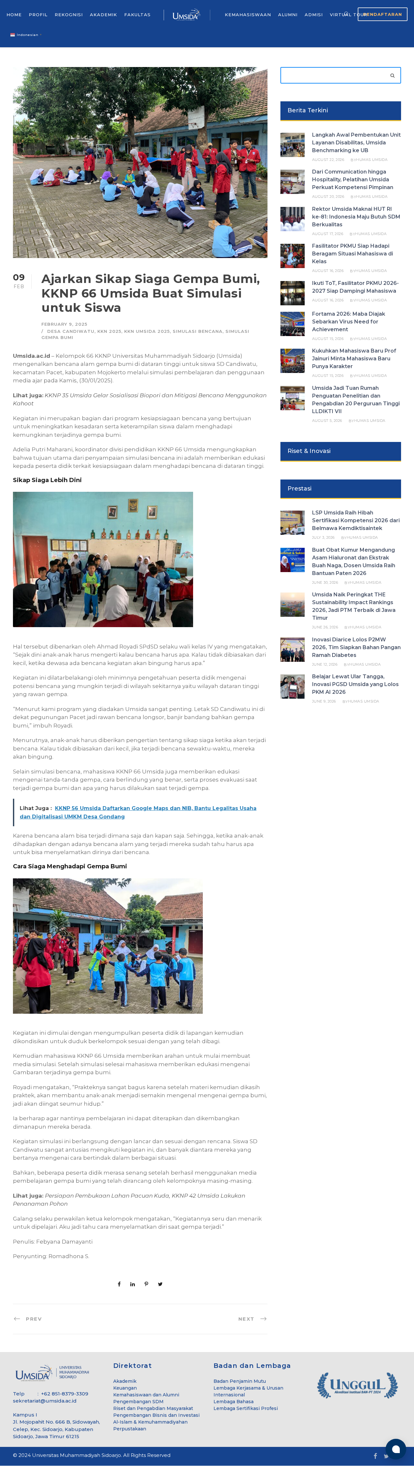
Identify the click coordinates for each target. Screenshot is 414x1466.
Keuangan (125, 1388)
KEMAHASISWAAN (248, 14)
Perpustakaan (129, 1429)
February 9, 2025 (64, 324)
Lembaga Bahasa (233, 1401)
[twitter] (386, 1456)
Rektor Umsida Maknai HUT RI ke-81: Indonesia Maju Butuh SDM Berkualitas (356, 217)
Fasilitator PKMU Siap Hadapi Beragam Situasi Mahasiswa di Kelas (352, 254)
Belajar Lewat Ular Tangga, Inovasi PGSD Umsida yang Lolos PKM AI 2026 (355, 684)
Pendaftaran (382, 14)
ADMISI (314, 14)
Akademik (124, 1381)
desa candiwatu (70, 331)
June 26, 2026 (325, 627)
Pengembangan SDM (138, 1401)
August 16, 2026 (328, 270)
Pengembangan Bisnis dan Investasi (156, 1415)
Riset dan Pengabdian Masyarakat (153, 1408)
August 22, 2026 (328, 159)
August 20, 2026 (328, 196)
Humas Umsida (371, 159)
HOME (14, 14)
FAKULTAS (137, 14)
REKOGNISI (69, 14)
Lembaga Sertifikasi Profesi (245, 1408)
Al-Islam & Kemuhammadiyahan (150, 1422)
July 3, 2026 (323, 537)
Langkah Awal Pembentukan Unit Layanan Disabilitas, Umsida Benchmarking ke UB (356, 142)
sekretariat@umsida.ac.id (45, 1401)
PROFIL (38, 14)
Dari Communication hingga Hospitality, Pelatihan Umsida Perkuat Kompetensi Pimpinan (352, 179)
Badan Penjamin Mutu (239, 1381)
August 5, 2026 (327, 420)
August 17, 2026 (327, 233)
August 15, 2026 (328, 338)
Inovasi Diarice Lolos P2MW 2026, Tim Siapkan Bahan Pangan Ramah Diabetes (356, 647)
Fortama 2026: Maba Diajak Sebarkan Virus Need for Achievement (348, 322)
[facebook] (375, 1456)
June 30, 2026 (325, 582)
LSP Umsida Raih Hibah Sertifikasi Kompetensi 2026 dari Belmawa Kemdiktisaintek (356, 520)
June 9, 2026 (324, 701)
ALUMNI (288, 14)
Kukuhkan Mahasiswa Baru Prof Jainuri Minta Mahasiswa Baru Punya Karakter (354, 358)
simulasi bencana (198, 331)
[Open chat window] (396, 1449)
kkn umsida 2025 (147, 331)
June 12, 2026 (325, 664)
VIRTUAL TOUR (348, 14)
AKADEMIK (103, 14)
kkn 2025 (109, 331)
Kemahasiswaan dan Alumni (146, 1395)
